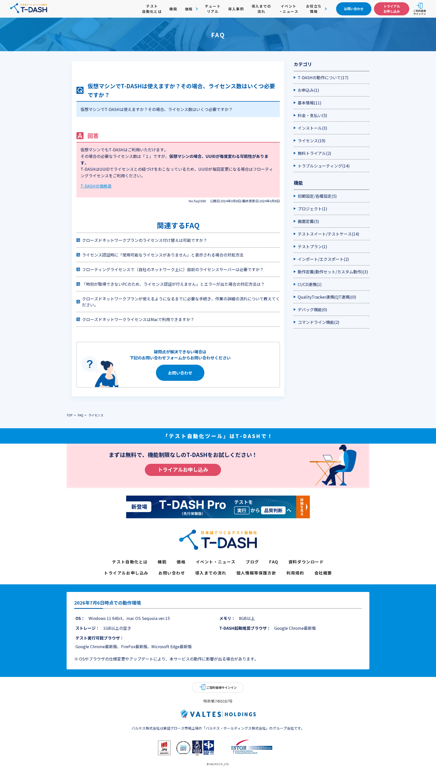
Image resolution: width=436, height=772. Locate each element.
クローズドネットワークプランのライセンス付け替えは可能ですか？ (144, 240)
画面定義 (308, 221)
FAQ (273, 562)
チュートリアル (213, 9)
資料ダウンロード (306, 562)
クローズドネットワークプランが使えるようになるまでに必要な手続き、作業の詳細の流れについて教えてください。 (181, 302)
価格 (181, 562)
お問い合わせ (180, 373)
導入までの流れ (261, 9)
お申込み (308, 90)
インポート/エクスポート (323, 259)
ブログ (252, 562)
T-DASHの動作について (323, 77)
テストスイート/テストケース (328, 234)
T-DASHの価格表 (96, 186)
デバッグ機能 (312, 309)
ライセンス (311, 140)
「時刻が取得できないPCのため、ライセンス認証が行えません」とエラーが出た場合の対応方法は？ (173, 284)
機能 (173, 8)
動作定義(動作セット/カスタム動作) (333, 272)
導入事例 (236, 8)
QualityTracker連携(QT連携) (327, 297)
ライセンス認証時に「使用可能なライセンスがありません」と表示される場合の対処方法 (162, 255)
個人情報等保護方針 (256, 573)
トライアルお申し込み (183, 469)
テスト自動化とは (152, 9)
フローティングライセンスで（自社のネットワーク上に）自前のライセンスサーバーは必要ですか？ (173, 269)
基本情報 (309, 103)
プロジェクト (312, 209)
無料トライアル (314, 153)
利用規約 (295, 573)
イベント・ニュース (288, 9)
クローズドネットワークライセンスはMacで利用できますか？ (138, 319)
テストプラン (312, 246)
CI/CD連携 (310, 284)
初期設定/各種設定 (317, 196)
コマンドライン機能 (318, 322)
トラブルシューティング (324, 166)
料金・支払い (312, 115)
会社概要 (323, 573)
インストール (312, 128)
